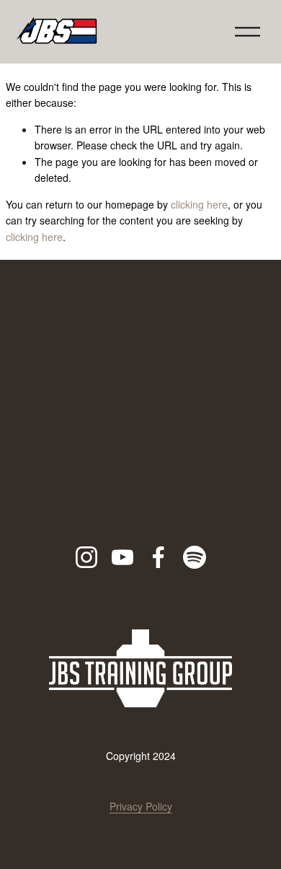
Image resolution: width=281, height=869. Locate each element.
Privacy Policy (141, 806)
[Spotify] (194, 557)
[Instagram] (86, 557)
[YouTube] (122, 557)
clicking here (199, 204)
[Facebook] (158, 557)
